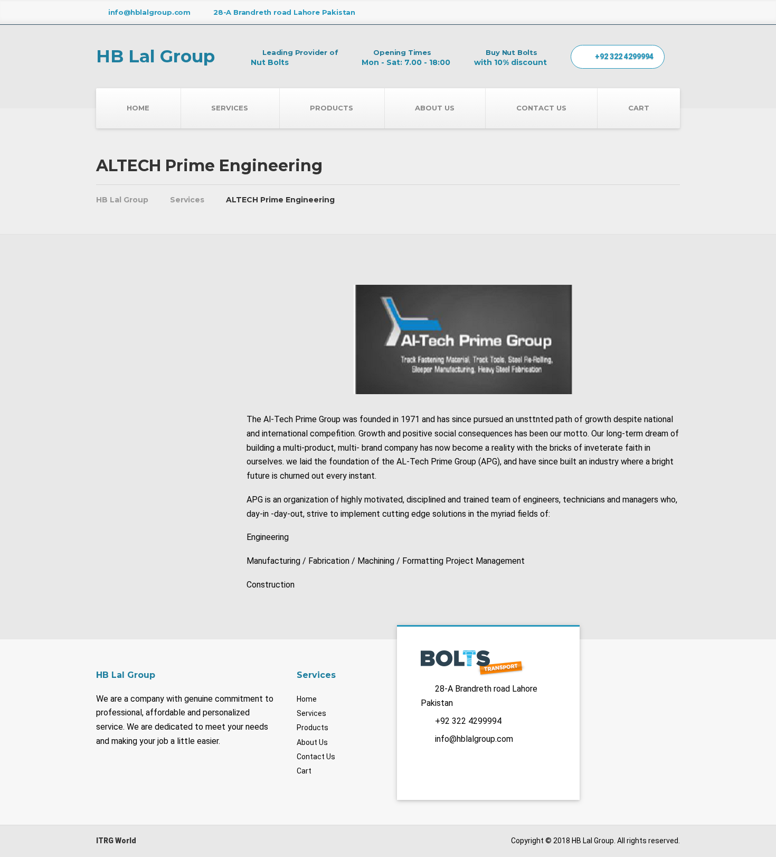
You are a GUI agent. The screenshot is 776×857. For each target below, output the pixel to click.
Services (229, 108)
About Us (435, 108)
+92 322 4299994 (623, 56)
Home (138, 108)
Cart (638, 108)
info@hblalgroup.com (474, 739)
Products (331, 108)
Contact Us (541, 108)
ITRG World (116, 840)
